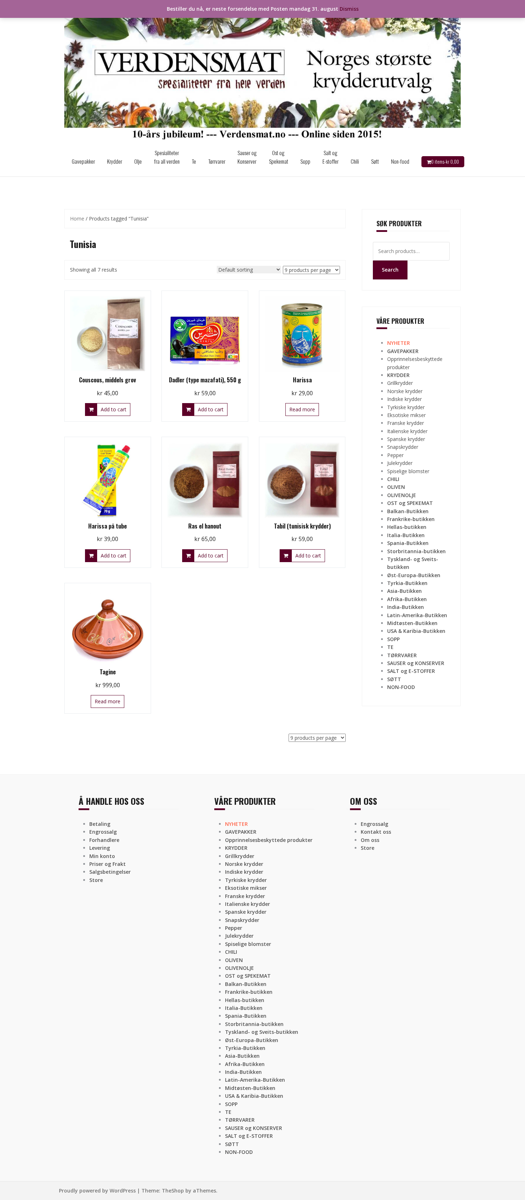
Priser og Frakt (107, 864)
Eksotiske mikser (406, 415)
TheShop (173, 1190)
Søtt (375, 161)
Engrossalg (103, 831)
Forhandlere (104, 840)
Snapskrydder (402, 446)
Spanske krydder (406, 439)
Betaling (99, 823)
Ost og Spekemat (278, 157)
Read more (302, 409)
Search (390, 269)
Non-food (400, 161)
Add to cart (113, 409)
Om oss (370, 840)
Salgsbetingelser (110, 871)
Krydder (114, 161)
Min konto (102, 856)
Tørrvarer (216, 161)
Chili (355, 161)
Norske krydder (404, 391)
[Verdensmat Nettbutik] (262, 72)
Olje (138, 161)
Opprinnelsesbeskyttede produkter (268, 840)
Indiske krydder (404, 399)
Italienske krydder (407, 431)
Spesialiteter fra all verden (167, 157)
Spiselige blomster (408, 471)
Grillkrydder (400, 383)
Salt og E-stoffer (330, 157)
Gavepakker (83, 161)
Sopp (305, 161)
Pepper (395, 455)
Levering (99, 847)
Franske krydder (405, 423)
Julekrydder (399, 463)
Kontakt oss (376, 831)
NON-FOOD (401, 687)
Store (96, 880)
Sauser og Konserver (247, 157)
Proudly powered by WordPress (97, 1190)
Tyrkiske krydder (406, 407)
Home (77, 218)
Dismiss (349, 8)
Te (194, 161)
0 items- (445, 161)
